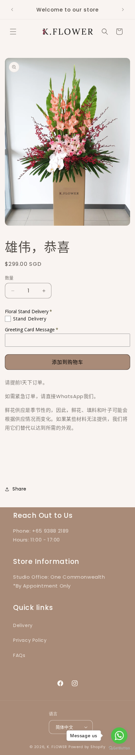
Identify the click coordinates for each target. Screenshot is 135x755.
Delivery (23, 625)
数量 (9, 278)
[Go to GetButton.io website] (119, 748)
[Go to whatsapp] (119, 735)
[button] (13, 31)
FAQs (19, 655)
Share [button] (19, 489)
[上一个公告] (12, 9)
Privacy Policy (30, 640)
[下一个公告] (123, 9)
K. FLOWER (57, 746)
